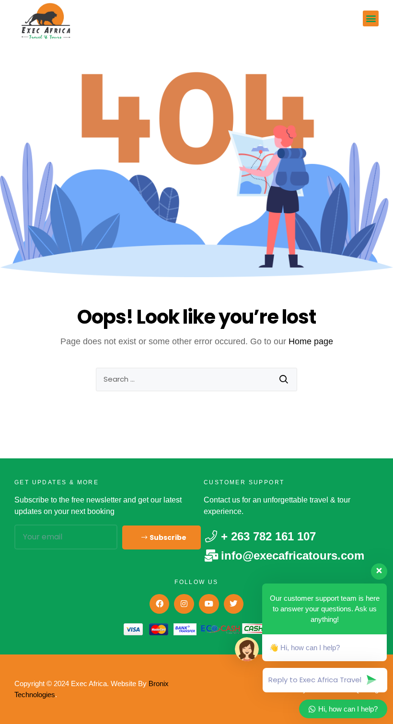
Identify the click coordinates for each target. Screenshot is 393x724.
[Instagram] (184, 604)
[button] (371, 18)
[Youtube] (209, 604)
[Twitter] (234, 604)
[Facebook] (160, 604)
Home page (311, 341)
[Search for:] (196, 379)
